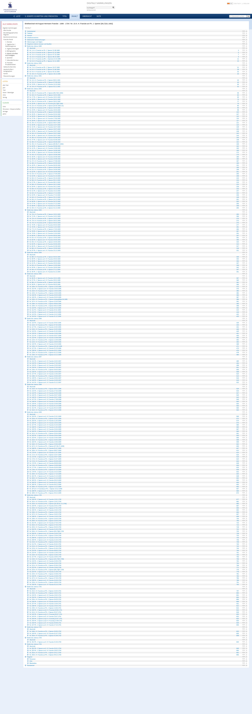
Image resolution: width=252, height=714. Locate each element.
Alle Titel (5, 85)
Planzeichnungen (9, 76)
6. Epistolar (9, 58)
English (246, 3)
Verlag (5, 97)
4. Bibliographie (10, 51)
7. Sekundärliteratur (12, 60)
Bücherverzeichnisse (10, 37)
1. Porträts (8, 42)
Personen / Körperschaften (11, 109)
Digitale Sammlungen (99, 3)
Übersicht (87, 16)
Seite (99, 16)
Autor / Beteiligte (8, 92)
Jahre (4, 114)
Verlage (5, 111)
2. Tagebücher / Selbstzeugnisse (10, 45)
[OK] (113, 7)
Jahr (4, 88)
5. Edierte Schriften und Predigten (41, 16)
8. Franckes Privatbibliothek (10, 63)
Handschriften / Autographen (8, 70)
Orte (4, 95)
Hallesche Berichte (9, 67)
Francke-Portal (8, 39)
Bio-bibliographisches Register (10, 34)
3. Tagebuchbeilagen (12, 49)
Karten (5, 74)
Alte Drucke (7, 30)
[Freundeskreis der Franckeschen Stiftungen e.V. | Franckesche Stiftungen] (16, 7)
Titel (65, 16)
